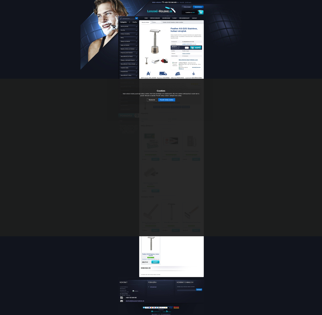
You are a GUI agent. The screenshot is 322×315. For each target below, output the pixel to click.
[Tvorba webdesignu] (166, 312)
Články (174, 18)
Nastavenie (152, 100)
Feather (154, 22)
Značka (135, 22)
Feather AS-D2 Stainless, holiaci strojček (150, 255)
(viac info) (194, 44)
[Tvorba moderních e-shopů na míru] (156, 312)
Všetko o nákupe (155, 18)
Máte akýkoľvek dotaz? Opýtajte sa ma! (188, 59)
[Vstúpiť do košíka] (201, 12)
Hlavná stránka (145, 22)
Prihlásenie (187, 7)
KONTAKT (194, 18)
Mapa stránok (154, 314)
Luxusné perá (161, 309)
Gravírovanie (166, 18)
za (190, 12)
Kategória (123, 22)
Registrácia (198, 7)
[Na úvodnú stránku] (161, 10)
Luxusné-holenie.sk (166, 314)
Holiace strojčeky (186, 53)
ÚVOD (146, 18)
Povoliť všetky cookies (166, 100)
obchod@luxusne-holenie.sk (135, 301)
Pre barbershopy (184, 18)
